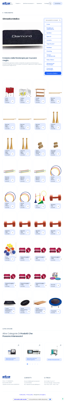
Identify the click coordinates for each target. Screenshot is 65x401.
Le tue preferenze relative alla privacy (38, 399)
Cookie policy (22, 394)
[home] (6, 3)
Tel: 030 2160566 (28, 382)
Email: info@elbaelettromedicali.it (32, 381)
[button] (18, 3)
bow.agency (43, 394)
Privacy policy (30, 394)
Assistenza (39, 3)
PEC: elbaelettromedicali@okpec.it (32, 384)
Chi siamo (11, 3)
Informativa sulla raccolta (20, 399)
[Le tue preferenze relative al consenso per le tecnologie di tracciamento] (63, 399)
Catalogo (46, 3)
